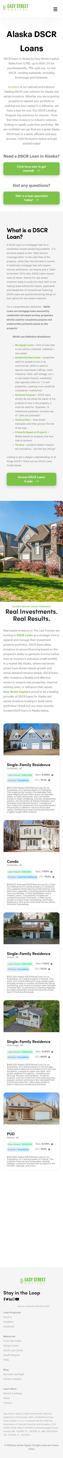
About (6, 1398)
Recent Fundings (12, 1393)
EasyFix (7, 1317)
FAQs (6, 1360)
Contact (7, 1403)
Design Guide (10, 1346)
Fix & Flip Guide (12, 1341)
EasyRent (13, 87)
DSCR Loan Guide (13, 1350)
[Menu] (55, 9)
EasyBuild (8, 1326)
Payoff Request (11, 1355)
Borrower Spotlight (13, 1374)
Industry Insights (12, 1379)
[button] (31, 168)
